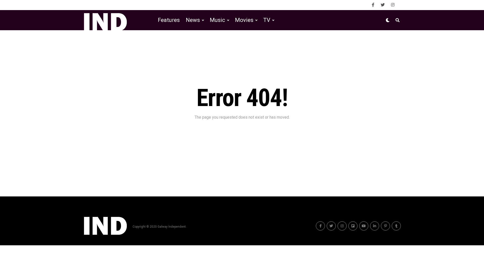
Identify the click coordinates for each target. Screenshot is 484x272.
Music (217, 20)
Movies (244, 20)
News (193, 20)
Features (169, 20)
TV (266, 20)
